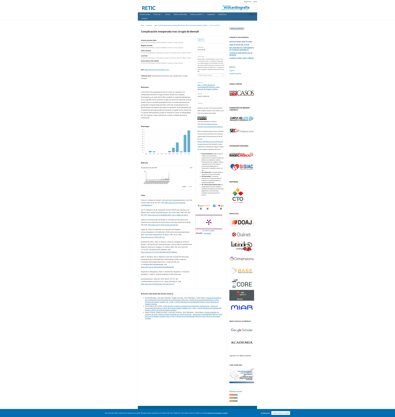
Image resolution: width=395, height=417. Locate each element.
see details (207, 233)
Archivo (167, 14)
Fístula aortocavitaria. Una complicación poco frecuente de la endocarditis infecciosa (183, 299)
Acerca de (157, 14)
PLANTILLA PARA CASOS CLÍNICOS (241, 58)
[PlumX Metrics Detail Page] (209, 222)
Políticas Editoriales (180, 14)
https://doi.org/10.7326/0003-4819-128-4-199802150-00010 (168, 215)
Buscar (253, 14)
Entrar (255, 1)
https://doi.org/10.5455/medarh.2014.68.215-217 (157, 284)
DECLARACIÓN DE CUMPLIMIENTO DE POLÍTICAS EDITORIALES (241, 49)
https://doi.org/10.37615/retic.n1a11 (156, 70)
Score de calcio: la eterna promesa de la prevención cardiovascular (186, 306)
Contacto (144, 18)
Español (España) (235, 74)
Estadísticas (222, 14)
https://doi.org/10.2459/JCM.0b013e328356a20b (157, 267)
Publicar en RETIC (196, 14)
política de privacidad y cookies (217, 413)
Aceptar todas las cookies (280, 413)
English (232, 70)
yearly (190, 186)
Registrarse (247, 1)
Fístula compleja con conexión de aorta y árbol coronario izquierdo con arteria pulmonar (182, 313)
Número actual (145, 14)
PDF (201, 40)
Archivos (149, 25)
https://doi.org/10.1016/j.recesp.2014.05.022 (163, 225)
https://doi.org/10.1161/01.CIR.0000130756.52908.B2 (159, 252)
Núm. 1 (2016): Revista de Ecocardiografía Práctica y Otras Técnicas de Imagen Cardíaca (180, 25)
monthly (184, 186)
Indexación (211, 14)
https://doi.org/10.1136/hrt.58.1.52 (153, 237)
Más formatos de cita (205, 75)
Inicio (142, 25)
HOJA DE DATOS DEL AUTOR (239, 45)
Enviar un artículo (237, 28)
